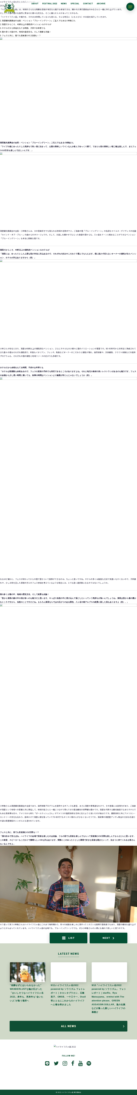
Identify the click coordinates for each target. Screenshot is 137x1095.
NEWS (64, 4)
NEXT (106, 938)
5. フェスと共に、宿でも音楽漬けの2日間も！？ (20, 35)
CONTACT (88, 4)
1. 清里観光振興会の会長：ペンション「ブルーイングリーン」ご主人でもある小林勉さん (38, 20)
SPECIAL (75, 4)
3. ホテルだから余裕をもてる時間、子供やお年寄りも (22, 28)
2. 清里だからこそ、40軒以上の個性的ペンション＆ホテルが (25, 24)
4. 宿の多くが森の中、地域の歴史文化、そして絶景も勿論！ (25, 31)
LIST (71, 938)
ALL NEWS (68, 1026)
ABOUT (35, 4)
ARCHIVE (101, 4)
